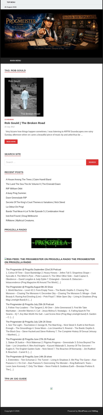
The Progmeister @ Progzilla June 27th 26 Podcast (30, 339)
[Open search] (96, 61)
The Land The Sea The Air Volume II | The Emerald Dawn (33, 184)
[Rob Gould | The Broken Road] (51, 97)
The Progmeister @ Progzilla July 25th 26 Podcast (30, 304)
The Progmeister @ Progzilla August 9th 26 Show (29, 287)
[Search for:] (51, 162)
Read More (10, 140)
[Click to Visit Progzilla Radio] (51, 247)
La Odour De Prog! (15, 207)
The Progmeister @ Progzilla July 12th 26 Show (29, 322)
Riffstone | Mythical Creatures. (20, 220)
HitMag (95, 411)
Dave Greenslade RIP (16, 198)
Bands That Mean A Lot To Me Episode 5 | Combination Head (35, 211)
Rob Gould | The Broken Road (25, 122)
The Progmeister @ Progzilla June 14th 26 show (29, 357)
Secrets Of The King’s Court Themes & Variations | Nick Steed (35, 202)
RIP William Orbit (14, 188)
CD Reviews (9, 119)
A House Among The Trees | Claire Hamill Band (28, 179)
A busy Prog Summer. (16, 193)
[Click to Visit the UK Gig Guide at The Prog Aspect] (51, 389)
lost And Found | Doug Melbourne (22, 216)
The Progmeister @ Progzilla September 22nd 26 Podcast (33, 269)
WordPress (83, 411)
